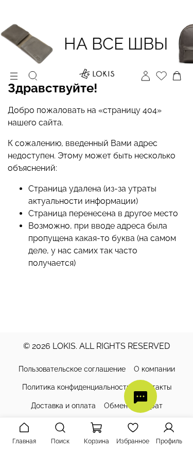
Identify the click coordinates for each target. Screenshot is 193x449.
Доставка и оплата (63, 406)
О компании (154, 369)
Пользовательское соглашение (72, 369)
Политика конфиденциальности (76, 387)
